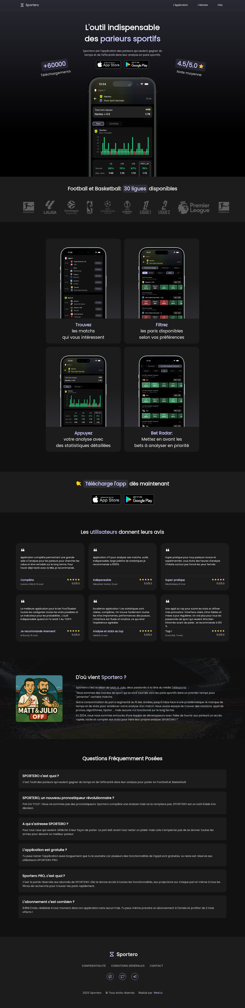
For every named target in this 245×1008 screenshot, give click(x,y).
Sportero (32, 5)
